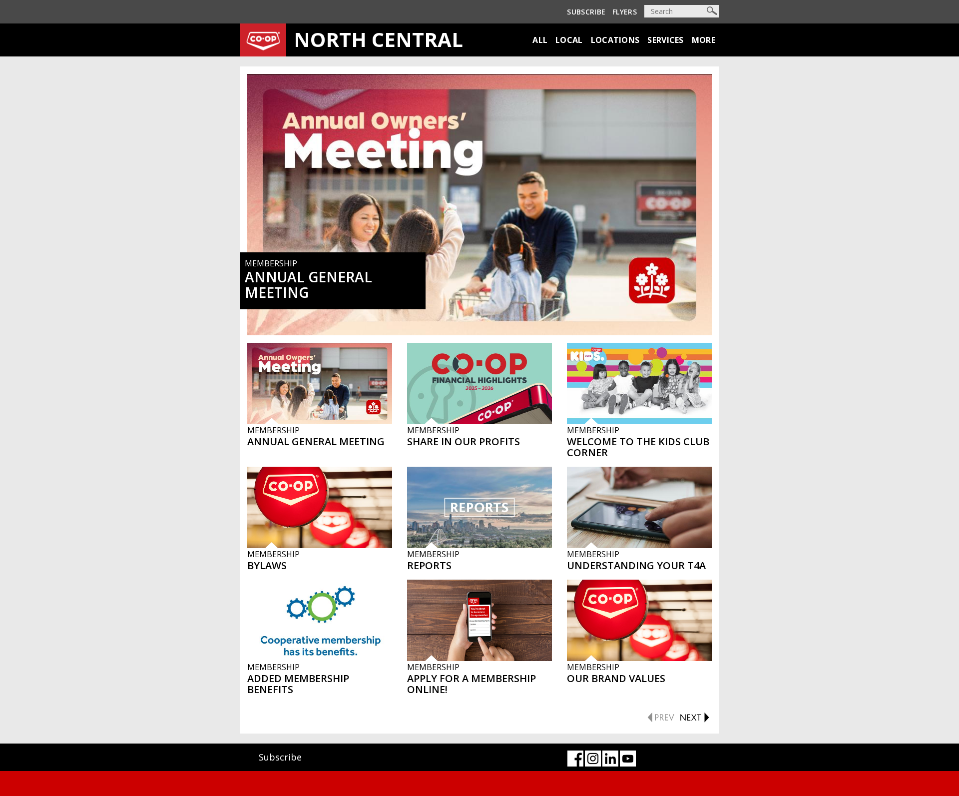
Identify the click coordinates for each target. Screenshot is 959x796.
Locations (615, 39)
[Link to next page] (694, 716)
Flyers (624, 11)
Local (569, 39)
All (539, 39)
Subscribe (586, 11)
